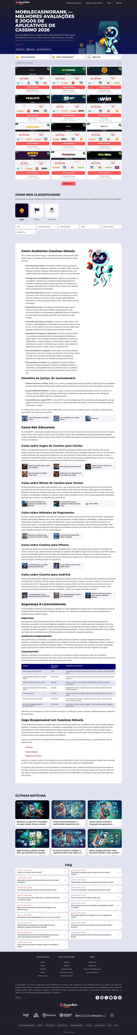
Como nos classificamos (92, 969)
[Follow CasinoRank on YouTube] (111, 998)
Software (43, 969)
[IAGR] (26, 1015)
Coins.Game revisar (104, 90)
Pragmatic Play (66, 969)
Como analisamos (92, 972)
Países (43, 972)
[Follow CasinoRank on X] (106, 998)
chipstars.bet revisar (68, 176)
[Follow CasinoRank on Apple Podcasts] (120, 998)
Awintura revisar (32, 146)
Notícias (119, 3)
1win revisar (104, 118)
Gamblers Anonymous (34, 756)
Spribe (66, 966)
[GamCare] (49, 1015)
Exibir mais (67, 183)
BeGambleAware (31, 752)
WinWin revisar (104, 176)
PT (17, 997)
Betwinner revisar (68, 90)
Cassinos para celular (73, 3)
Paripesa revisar (104, 146)
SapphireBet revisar (32, 90)
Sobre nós (92, 962)
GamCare (29, 747)
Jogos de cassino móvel (94, 3)
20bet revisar (68, 118)
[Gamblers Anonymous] (36, 1015)
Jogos (43, 966)
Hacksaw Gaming (66, 976)
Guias (109, 3)
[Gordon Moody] (66, 1015)
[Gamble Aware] (91, 1015)
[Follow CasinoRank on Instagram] (102, 998)
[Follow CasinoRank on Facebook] (97, 998)
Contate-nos (92, 966)
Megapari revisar (68, 146)
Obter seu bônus (33, 87)
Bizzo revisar (33, 176)
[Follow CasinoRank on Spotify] (115, 998)
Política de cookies (68, 1032)
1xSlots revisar (32, 118)
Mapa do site (42, 976)
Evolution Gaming (66, 972)
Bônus (43, 962)
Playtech (67, 962)
